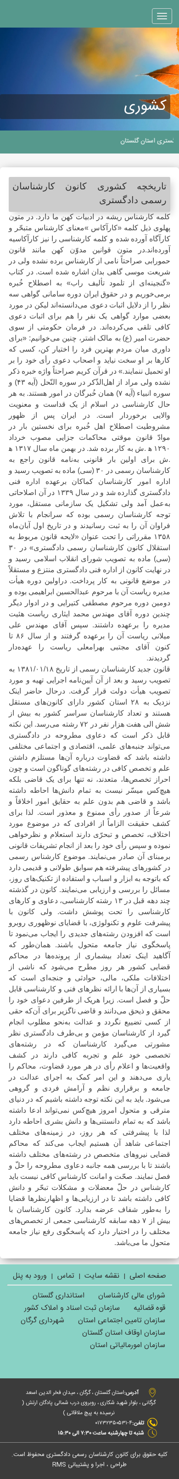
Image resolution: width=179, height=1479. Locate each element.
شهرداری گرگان (42, 1320)
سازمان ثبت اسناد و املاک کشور (72, 1308)
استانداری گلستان (58, 1296)
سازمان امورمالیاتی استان (127, 1345)
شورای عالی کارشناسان (131, 1296)
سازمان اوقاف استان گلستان (123, 1333)
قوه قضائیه (149, 1308)
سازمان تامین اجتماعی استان (121, 1320)
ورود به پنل (30, 1276)
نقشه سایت (101, 1276)
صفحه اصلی (147, 1276)
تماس (64, 1276)
